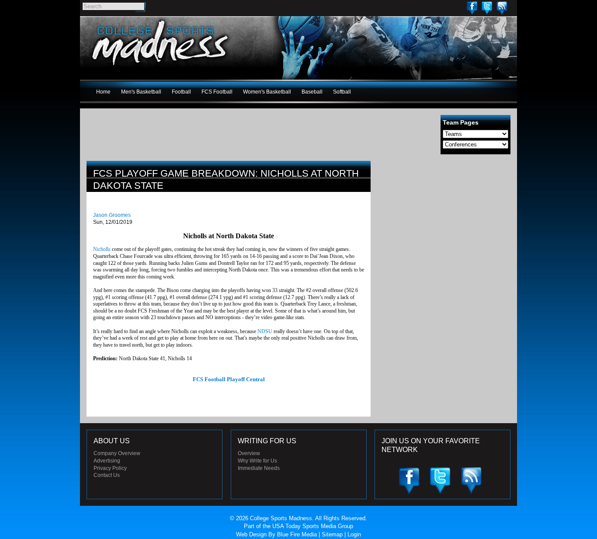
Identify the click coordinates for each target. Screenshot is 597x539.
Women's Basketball (267, 92)
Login (354, 534)
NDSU (264, 331)
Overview (249, 453)
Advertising (107, 461)
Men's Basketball (141, 92)
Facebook (472, 7)
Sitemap (332, 534)
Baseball (312, 92)
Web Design (251, 534)
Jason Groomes (112, 215)
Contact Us (107, 475)
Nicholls (102, 249)
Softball (342, 92)
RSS (501, 7)
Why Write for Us (257, 461)
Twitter (487, 7)
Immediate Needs (259, 468)
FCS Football (217, 92)
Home (103, 92)
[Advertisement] (444, 222)
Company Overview (117, 453)
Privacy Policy (110, 468)
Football (181, 92)
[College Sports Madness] (161, 67)
